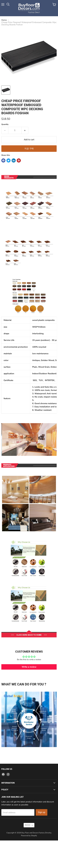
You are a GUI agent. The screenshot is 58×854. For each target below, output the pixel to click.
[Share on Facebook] (3, 160)
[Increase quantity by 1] (24, 130)
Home (4, 20)
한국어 (27, 825)
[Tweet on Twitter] (8, 160)
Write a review (29, 666)
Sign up (41, 812)
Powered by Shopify (29, 835)
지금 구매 (29, 148)
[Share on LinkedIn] (14, 160)
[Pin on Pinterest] (19, 160)
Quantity (4, 124)
